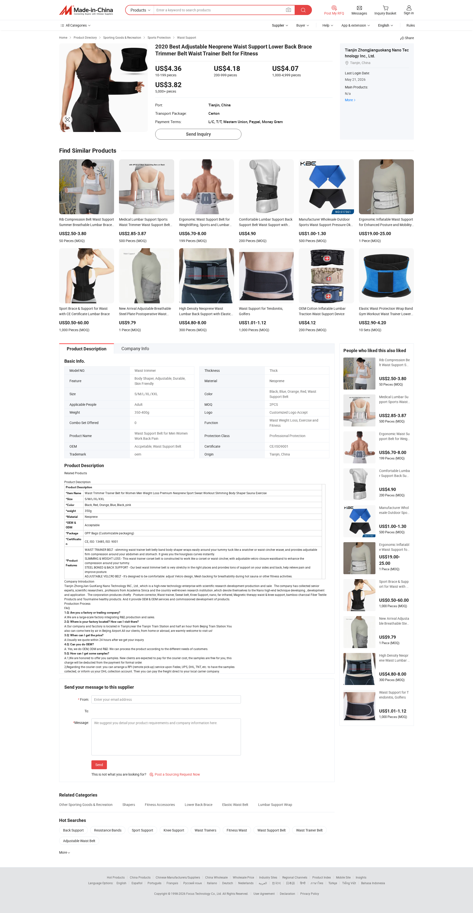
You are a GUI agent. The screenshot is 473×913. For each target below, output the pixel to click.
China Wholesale (216, 877)
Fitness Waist (237, 830)
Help (325, 25)
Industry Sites (268, 877)
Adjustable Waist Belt (79, 840)
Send (99, 764)
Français (172, 883)
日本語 (290, 883)
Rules (410, 25)
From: (83, 699)
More (349, 100)
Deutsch (227, 883)
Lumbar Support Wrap (275, 804)
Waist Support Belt (271, 830)
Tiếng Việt (349, 883)
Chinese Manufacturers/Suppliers (178, 877)
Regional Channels (294, 877)
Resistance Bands (107, 830)
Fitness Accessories (160, 804)
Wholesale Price (243, 877)
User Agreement (264, 894)
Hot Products (116, 877)
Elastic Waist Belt (235, 804)
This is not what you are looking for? (118, 774)
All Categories (76, 25)
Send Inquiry (198, 134)
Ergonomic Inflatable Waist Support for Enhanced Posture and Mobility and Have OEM (394, 547)
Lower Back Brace (198, 804)
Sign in (409, 13)
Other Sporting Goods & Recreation (86, 804)
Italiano (212, 883)
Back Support (73, 830)
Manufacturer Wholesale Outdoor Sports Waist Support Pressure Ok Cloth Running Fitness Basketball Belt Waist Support (394, 510)
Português (154, 883)
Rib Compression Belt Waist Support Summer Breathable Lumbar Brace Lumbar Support (394, 362)
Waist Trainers (205, 830)
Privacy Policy (309, 894)
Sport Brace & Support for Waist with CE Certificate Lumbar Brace (394, 584)
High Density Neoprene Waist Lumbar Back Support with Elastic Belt (394, 658)
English (121, 883)
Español (137, 883)
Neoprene (277, 380)
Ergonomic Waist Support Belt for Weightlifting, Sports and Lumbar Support (394, 436)
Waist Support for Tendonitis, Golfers (394, 695)
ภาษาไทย (317, 883)
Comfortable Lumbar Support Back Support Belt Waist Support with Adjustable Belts (394, 473)
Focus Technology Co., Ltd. (204, 894)
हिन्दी (302, 883)
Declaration (287, 894)
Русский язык (192, 883)
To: (86, 711)
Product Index (321, 877)
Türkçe (332, 883)
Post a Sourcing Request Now (175, 774)
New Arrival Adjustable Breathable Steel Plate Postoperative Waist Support (394, 621)
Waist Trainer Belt (309, 830)
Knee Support (174, 830)
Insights (361, 877)
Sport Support (142, 830)
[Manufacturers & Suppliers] (86, 10)
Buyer (300, 25)
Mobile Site (343, 877)
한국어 (276, 883)
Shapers (128, 804)
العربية (263, 883)
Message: (81, 722)
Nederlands (245, 883)
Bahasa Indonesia (373, 883)
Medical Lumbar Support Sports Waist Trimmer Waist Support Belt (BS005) (394, 399)
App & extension (353, 25)
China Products (140, 877)
